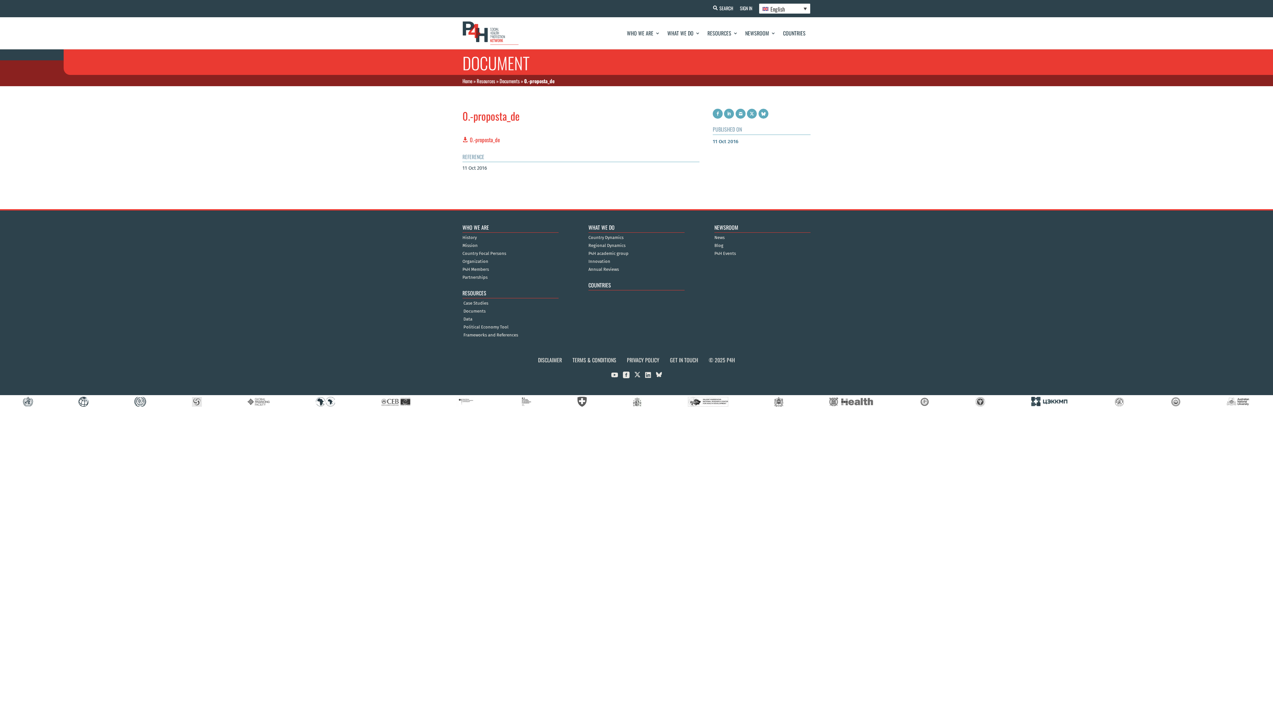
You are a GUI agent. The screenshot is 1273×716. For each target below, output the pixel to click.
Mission (470, 245)
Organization (475, 261)
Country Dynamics (606, 237)
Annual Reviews (603, 269)
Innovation (599, 261)
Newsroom (757, 33)
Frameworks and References (490, 335)
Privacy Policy (643, 360)
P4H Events (725, 253)
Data (467, 319)
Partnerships (475, 277)
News (719, 237)
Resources (719, 33)
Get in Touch (684, 360)
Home (467, 81)
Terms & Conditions (594, 360)
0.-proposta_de (485, 140)
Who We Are (640, 33)
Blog (718, 245)
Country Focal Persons (484, 253)
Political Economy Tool (486, 327)
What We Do (680, 33)
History (469, 237)
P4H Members (475, 269)
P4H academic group (608, 253)
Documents (510, 81)
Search (726, 8)
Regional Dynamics (607, 245)
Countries (794, 33)
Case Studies (475, 303)
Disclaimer (550, 360)
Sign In (746, 8)
